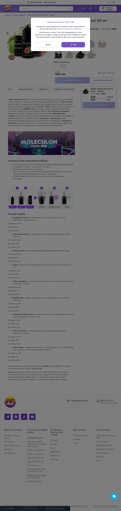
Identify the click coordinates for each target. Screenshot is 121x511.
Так (74, 45)
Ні (49, 45)
